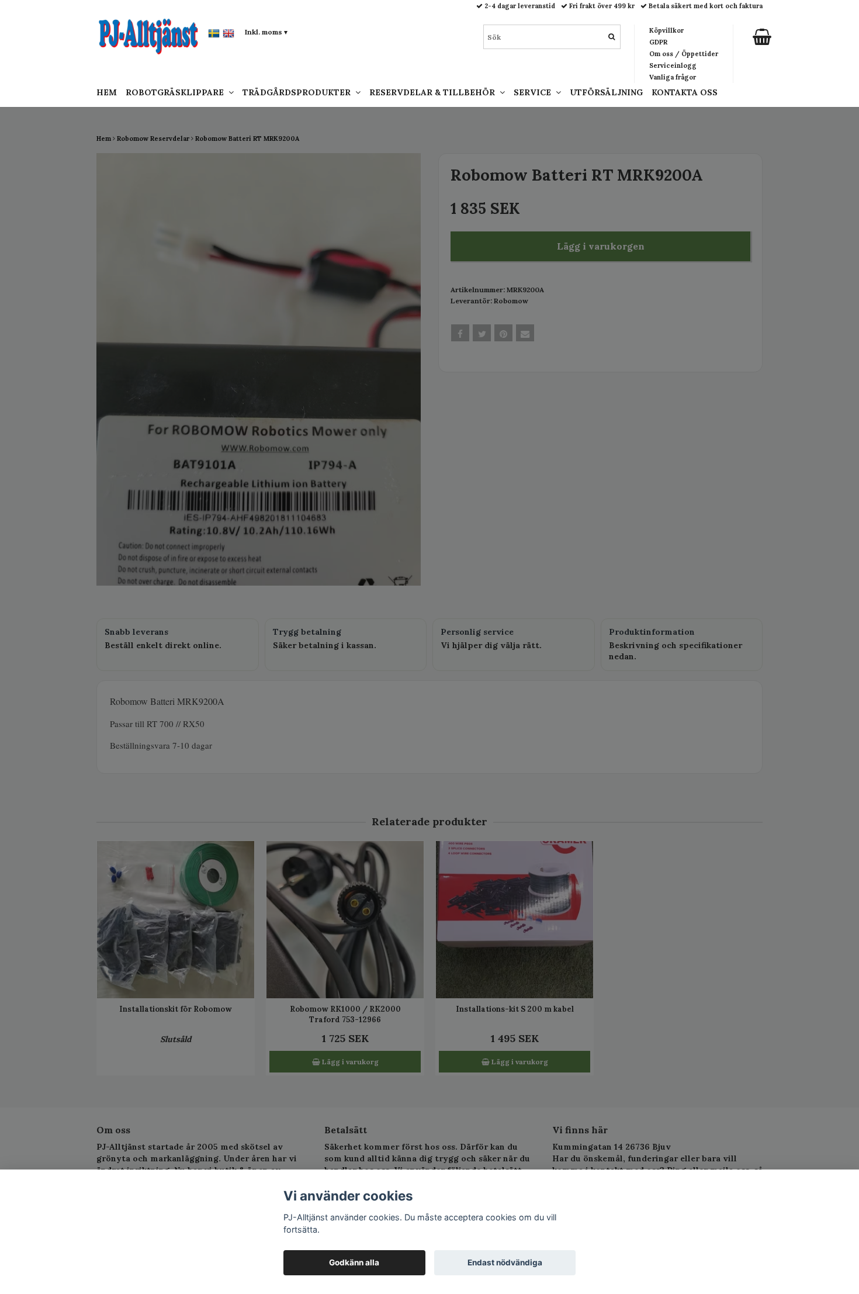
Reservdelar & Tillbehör (434, 92)
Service (535, 92)
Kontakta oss (685, 92)
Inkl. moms (266, 31)
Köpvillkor (666, 30)
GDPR (658, 42)
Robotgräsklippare (177, 92)
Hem (106, 92)
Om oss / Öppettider (683, 54)
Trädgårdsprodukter (299, 92)
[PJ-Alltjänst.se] (148, 36)
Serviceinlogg (673, 65)
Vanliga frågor (672, 77)
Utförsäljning (606, 92)
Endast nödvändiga (504, 1262)
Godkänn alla (354, 1262)
